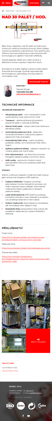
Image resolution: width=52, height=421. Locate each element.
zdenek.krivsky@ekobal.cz (28, 94)
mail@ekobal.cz (35, 393)
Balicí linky (10, 11)
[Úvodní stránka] (20, 3)
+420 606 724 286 (24, 92)
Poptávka (34, 3)
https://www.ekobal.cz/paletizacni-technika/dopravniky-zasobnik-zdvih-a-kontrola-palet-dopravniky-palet (26, 259)
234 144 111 (29, 391)
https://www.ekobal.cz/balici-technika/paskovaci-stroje (26, 248)
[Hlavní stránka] (3, 11)
